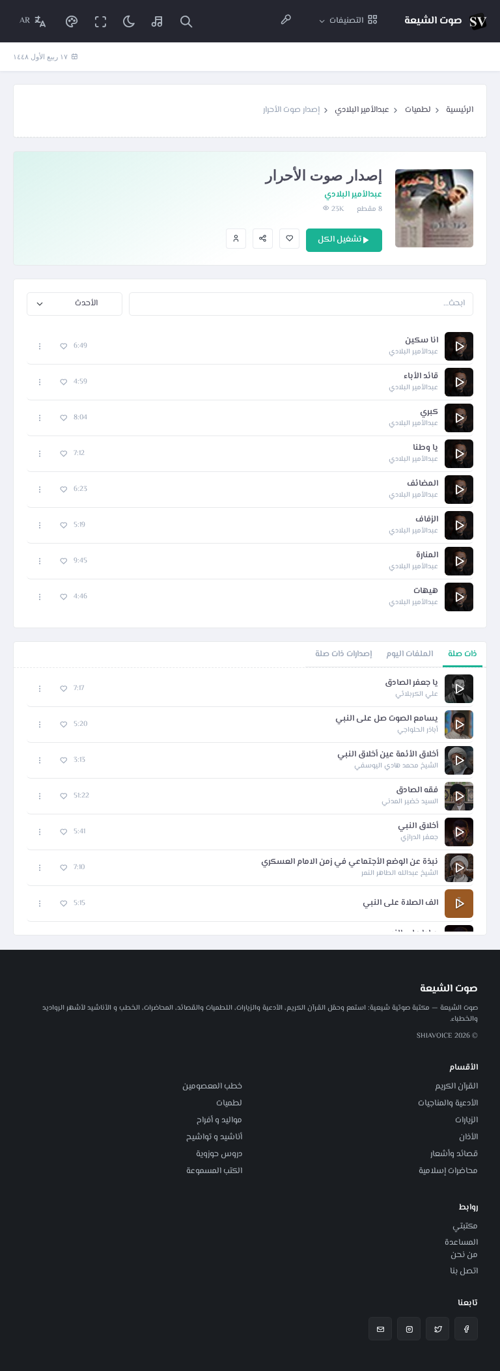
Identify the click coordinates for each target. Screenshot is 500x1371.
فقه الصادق (417, 790)
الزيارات (466, 1120)
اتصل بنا (464, 1271)
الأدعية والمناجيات (448, 1103)
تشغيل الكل (339, 239)
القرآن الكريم (456, 1086)
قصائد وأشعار (454, 1154)
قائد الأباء (421, 376)
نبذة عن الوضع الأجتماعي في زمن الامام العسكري (349, 862)
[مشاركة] (263, 238)
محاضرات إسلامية (448, 1171)
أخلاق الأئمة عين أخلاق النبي (387, 755)
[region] (250, 801)
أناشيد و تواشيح (214, 1137)
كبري (429, 412)
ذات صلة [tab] (462, 654)
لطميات (418, 110)
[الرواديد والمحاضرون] (285, 21)
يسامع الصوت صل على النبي (386, 719)
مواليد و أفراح (219, 1120)
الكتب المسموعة (214, 1171)
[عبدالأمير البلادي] (236, 238)
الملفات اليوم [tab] (409, 654)
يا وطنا (425, 448)
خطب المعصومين (212, 1086)
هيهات (425, 591)
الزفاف (426, 520)
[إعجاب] (289, 238)
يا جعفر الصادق (411, 683)
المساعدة (461, 1242)
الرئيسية (459, 110)
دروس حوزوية (219, 1154)
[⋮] (40, 346)
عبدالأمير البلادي (362, 110)
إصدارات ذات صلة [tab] (343, 654)
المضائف (422, 484)
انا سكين (421, 341)
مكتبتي (465, 1226)
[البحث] (186, 21)
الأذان (468, 1137)
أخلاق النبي (418, 826)
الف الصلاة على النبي (400, 903)
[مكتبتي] (157, 21)
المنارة (427, 555)
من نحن (464, 1255)
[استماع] (459, 346)
